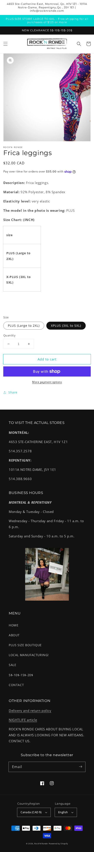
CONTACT (16, 685)
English (63, 812)
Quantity (9, 335)
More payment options (47, 382)
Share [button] (12, 392)
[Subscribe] (80, 767)
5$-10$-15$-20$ (21, 675)
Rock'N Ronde (41, 843)
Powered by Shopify (58, 843)
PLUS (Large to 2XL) (24, 325)
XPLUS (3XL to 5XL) (66, 325)
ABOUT (14, 635)
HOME (13, 625)
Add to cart (47, 359)
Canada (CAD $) (31, 812)
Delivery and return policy (30, 710)
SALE (12, 665)
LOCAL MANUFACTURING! (29, 655)
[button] (5, 44)
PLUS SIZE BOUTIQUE (25, 645)
